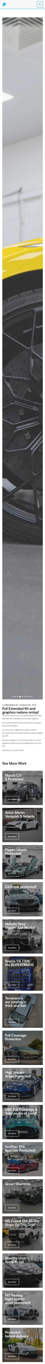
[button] (40, 4)
